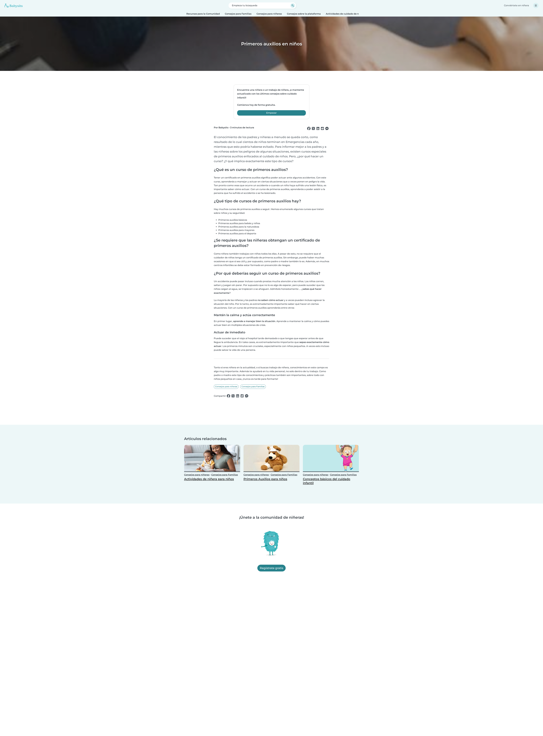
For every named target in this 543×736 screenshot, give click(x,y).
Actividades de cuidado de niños (345, 13)
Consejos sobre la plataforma (304, 13)
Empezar (271, 112)
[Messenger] (327, 128)
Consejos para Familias (238, 13)
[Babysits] (14, 5)
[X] (313, 128)
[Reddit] (322, 128)
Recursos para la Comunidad (203, 13)
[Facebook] (309, 128)
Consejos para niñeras (269, 13)
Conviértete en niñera (516, 5)
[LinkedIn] (318, 128)
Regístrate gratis (271, 568)
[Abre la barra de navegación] (535, 5)
